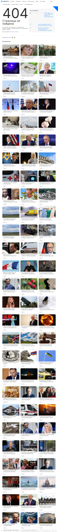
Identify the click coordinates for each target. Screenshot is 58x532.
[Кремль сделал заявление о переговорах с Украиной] (47, 71)
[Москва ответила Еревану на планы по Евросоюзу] (29, 358)
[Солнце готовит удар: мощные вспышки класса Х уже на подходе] (47, 322)
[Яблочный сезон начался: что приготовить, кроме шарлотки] (10, 394)
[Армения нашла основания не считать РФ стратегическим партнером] (47, 143)
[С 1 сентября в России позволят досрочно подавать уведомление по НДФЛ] (47, 448)
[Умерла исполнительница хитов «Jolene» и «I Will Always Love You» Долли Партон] (10, 322)
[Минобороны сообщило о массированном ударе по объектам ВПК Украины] (10, 232)
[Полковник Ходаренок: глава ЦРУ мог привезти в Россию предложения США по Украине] (47, 178)
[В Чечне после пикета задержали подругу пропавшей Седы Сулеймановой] (29, 53)
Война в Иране (15, 4)
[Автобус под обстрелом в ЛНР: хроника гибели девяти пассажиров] (29, 412)
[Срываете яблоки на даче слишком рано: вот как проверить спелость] (29, 196)
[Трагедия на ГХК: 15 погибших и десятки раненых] (10, 178)
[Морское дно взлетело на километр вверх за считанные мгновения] (29, 340)
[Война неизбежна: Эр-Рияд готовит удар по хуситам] (47, 502)
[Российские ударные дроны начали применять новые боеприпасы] (10, 430)
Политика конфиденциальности (35, 531)
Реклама (9, 531)
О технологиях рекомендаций (24, 531)
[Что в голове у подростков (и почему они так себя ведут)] (10, 466)
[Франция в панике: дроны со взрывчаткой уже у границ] (10, 268)
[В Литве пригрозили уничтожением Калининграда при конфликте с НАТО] (10, 53)
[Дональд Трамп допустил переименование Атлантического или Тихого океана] (29, 502)
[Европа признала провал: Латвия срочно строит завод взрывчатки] (10, 340)
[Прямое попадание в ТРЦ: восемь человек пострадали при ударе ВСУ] (29, 250)
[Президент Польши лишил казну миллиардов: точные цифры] (10, 376)
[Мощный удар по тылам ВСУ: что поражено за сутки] (10, 484)
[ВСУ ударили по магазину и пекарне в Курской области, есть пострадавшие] (47, 376)
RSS (13, 531)
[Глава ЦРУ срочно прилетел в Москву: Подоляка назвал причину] (10, 286)
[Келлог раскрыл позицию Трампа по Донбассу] (29, 322)
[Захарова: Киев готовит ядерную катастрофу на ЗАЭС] (47, 430)
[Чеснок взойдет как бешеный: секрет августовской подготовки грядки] (47, 125)
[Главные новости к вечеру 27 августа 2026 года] (47, 53)
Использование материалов (46, 531)
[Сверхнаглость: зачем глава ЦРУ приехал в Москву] (10, 107)
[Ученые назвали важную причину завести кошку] (10, 125)
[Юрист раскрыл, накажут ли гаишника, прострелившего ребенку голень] (47, 340)
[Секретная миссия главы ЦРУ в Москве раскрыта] (29, 430)
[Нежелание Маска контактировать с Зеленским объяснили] (10, 250)
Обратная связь (54, 531)
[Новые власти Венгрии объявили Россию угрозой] (10, 502)
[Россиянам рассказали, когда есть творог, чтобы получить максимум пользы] (29, 89)
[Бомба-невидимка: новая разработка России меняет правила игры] (10, 89)
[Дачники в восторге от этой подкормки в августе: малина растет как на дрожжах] (29, 286)
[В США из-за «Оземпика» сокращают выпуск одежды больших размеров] (47, 214)
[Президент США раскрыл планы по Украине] (29, 143)
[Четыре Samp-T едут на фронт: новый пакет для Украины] (29, 304)
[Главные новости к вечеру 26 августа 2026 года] (10, 412)
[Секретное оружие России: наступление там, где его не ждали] (29, 376)
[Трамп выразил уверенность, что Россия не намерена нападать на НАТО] (29, 107)
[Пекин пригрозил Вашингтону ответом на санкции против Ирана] (47, 520)
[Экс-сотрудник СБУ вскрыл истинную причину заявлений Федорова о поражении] (29, 268)
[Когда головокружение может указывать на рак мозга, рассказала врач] (29, 178)
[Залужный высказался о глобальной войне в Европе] (10, 160)
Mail (1, 531)
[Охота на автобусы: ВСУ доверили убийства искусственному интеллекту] (29, 394)
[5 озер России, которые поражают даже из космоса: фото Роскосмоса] (47, 286)
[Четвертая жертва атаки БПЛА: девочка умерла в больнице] (29, 214)
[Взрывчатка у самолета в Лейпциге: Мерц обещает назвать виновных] (47, 250)
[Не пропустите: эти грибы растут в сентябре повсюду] (29, 520)
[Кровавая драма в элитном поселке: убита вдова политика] (10, 71)
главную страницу (14, 31)
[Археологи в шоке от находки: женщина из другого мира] (29, 71)
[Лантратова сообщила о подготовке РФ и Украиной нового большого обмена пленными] (10, 448)
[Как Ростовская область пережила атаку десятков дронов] (47, 304)
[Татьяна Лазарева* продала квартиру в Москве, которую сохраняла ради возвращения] (29, 466)
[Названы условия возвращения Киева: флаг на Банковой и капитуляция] (47, 358)
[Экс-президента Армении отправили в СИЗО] (10, 520)
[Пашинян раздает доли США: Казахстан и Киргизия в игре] (29, 125)
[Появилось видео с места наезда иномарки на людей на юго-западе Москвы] (29, 232)
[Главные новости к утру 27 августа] (47, 232)
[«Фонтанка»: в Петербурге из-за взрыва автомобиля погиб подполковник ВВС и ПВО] (29, 448)
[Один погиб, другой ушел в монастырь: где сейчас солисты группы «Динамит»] (47, 394)
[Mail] (1, 1)
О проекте (17, 531)
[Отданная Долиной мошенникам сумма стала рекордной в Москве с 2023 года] (29, 160)
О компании (5, 531)
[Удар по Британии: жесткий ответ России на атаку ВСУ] (47, 89)
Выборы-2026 (7, 4)
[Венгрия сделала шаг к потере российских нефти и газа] (47, 160)
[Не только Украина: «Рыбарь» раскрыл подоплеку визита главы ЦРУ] (47, 268)
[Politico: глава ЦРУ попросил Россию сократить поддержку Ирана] (10, 143)
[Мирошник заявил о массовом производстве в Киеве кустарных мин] (47, 466)
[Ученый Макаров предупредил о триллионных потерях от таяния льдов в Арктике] (29, 484)
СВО (22, 4)
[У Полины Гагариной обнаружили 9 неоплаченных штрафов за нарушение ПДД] (47, 107)
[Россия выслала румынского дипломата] (47, 484)
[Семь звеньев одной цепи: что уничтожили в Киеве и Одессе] (47, 412)
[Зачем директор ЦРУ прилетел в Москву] (10, 358)
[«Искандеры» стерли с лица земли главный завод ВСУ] (10, 214)
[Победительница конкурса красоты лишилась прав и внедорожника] (10, 304)
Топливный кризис (29, 4)
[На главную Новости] (5, 1)
